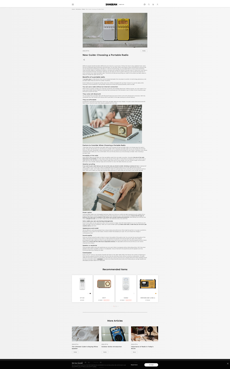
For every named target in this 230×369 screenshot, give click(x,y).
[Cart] (153, 4)
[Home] (115, 4)
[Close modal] (227, 363)
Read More (134, 365)
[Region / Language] (144, 4)
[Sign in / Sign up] (157, 4)
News (134, 352)
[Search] (149, 4)
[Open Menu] (73, 4)
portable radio (87, 79)
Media (143, 50)
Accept (151, 365)
